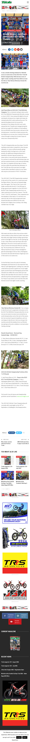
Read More (15, 740)
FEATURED (18, 30)
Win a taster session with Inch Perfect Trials (6, 443)
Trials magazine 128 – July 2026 (9, 666)
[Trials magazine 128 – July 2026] (22, 460)
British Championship (9, 30)
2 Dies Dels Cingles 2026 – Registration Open (12, 669)
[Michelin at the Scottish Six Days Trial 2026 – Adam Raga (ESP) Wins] (7, 475)
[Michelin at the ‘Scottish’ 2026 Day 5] (22, 475)
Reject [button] (24, 737)
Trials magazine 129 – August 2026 (10, 662)
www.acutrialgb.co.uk (23, 396)
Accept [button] (19, 737)
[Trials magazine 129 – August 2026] (7, 460)
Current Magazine (8, 631)
